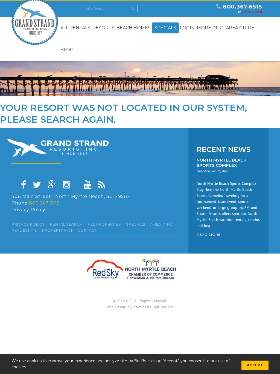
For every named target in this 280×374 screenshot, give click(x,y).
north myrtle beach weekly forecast (207, 9)
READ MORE (209, 234)
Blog (67, 49)
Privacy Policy (28, 209)
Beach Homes (133, 27)
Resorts (103, 27)
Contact (87, 230)
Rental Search (66, 224)
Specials (165, 27)
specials (135, 224)
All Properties (104, 224)
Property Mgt (57, 230)
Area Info (161, 224)
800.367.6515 (242, 6)
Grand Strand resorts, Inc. (58, 148)
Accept (255, 365)
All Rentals (75, 27)
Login (187, 27)
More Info (210, 27)
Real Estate (24, 230)
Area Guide (240, 27)
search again (76, 119)
